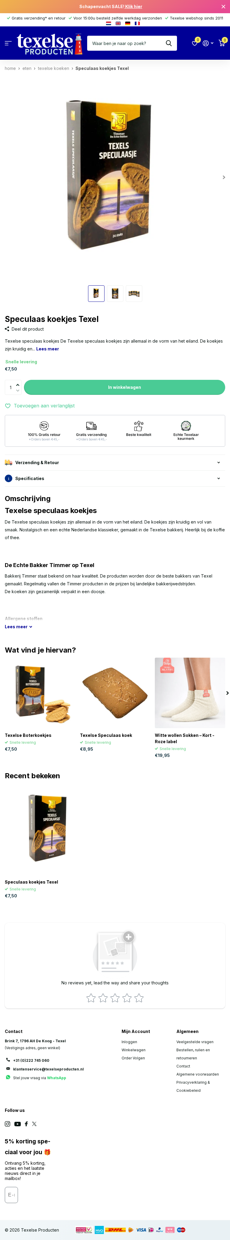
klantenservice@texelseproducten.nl (48, 1069)
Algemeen (187, 1031)
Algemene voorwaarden (197, 1074)
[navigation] (96, 293)
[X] (34, 1124)
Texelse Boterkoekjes (28, 735)
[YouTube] (17, 1124)
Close (223, 6)
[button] (19, 381)
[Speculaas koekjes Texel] (50, 829)
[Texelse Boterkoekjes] (40, 693)
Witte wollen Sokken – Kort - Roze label (184, 738)
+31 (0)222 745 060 (31, 1060)
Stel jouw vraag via (39, 1078)
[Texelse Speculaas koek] (115, 693)
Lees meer (47, 348)
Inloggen (129, 1042)
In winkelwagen (124, 387)
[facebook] (26, 1123)
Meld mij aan (36, 1197)
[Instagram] (7, 1124)
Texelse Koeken (53, 68)
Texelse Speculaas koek (106, 735)
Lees (16, 626)
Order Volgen (133, 1058)
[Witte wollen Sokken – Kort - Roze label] (190, 693)
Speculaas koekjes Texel (31, 881)
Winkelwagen (134, 1050)
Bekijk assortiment (8, 43)
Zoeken (169, 43)
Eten (26, 68)
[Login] (208, 43)
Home (10, 68)
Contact (183, 1066)
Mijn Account (136, 1031)
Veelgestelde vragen (195, 1042)
